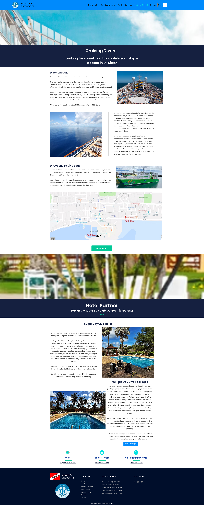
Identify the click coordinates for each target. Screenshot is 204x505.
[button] (99, 5)
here (111, 394)
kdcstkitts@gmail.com (114, 490)
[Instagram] (138, 482)
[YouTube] (141, 482)
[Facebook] (135, 482)
